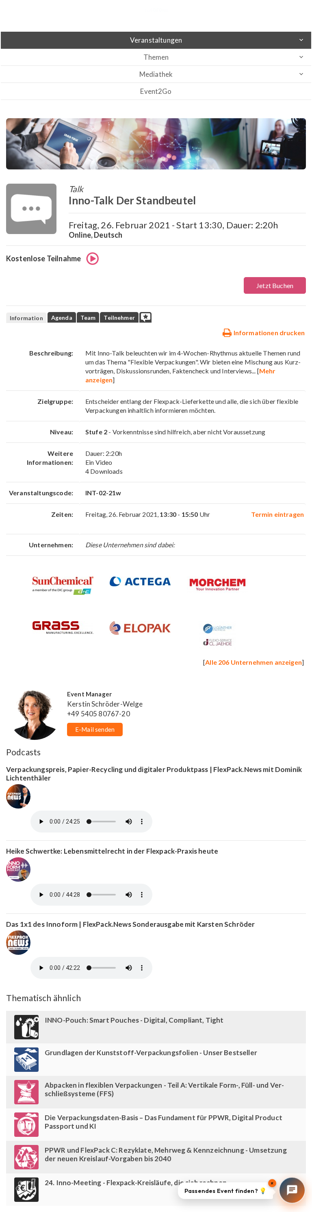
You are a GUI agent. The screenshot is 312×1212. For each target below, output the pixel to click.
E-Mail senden (95, 729)
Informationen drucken (268, 332)
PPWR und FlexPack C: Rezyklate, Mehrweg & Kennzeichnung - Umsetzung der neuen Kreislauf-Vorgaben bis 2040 (166, 1154)
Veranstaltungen (156, 40)
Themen (156, 57)
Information (26, 317)
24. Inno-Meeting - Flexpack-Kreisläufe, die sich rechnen (136, 1182)
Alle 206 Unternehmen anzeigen (253, 662)
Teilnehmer (119, 317)
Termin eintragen (277, 514)
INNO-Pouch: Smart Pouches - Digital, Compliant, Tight (134, 1020)
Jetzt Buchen (274, 285)
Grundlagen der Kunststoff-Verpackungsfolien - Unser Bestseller (151, 1052)
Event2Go (155, 91)
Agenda (61, 317)
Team (88, 317)
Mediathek (156, 74)
